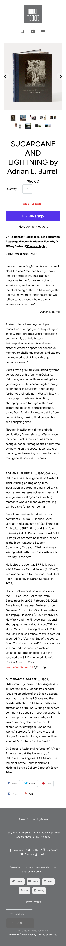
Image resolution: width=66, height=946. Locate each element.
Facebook (18, 850)
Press (22, 819)
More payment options (33, 226)
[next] (60, 76)
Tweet (19, 881)
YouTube (43, 854)
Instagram (52, 850)
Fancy (41, 890)
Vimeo (28, 854)
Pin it (50, 881)
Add (26, 890)
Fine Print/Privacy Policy (22, 934)
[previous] (5, 76)
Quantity (11, 189)
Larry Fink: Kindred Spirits (21, 832)
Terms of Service (47, 934)
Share (35, 881)
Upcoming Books (38, 819)
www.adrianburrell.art (19, 667)
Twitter (35, 850)
